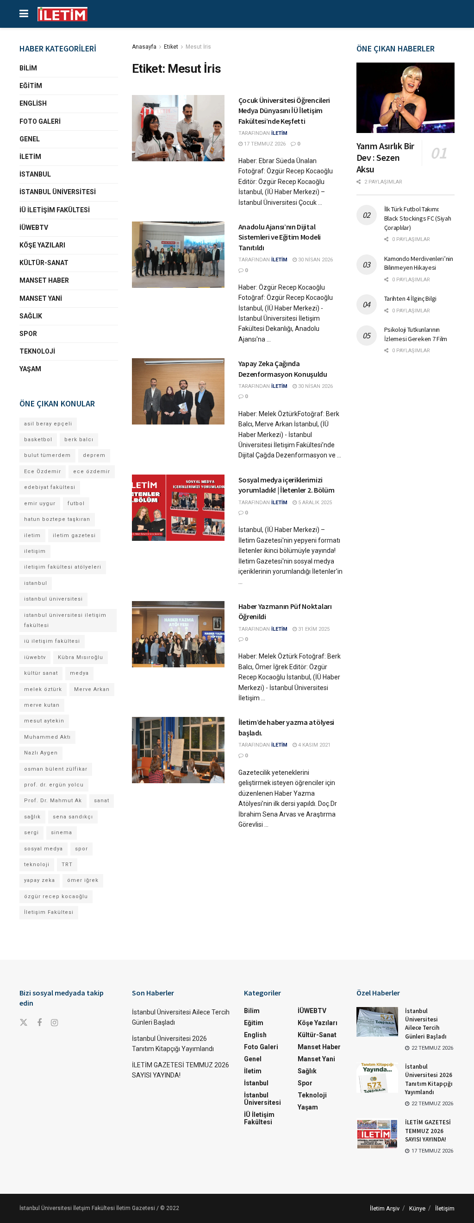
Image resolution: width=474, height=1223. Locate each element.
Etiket (171, 47)
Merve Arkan (92, 689)
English (33, 103)
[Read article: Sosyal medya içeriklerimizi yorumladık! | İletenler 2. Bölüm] (178, 508)
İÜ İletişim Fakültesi (54, 210)
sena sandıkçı (73, 817)
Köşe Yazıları (42, 245)
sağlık (32, 817)
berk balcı (79, 440)
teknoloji (37, 865)
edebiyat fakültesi (49, 487)
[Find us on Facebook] (39, 1023)
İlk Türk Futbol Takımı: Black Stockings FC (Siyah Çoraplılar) (417, 218)
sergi (31, 833)
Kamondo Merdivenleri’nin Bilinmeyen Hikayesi (418, 263)
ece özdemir (91, 472)
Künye (417, 1208)
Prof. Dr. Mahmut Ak (53, 801)
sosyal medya (43, 849)
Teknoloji (37, 351)
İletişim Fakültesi (49, 912)
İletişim (445, 1208)
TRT (67, 865)
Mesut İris (198, 47)
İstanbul (35, 174)
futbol (76, 504)
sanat (101, 801)
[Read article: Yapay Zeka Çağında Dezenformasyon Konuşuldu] (178, 391)
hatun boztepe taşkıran (57, 519)
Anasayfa (144, 47)
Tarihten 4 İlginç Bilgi (410, 298)
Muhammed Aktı (47, 737)
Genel (29, 139)
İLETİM (279, 133)
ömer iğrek (83, 880)
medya (79, 673)
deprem (94, 455)
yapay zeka (39, 880)
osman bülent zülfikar (55, 769)
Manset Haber (44, 280)
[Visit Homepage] (62, 14)
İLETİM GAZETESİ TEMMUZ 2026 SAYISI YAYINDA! (428, 1130)
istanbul (35, 583)
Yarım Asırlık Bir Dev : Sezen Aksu (385, 157)
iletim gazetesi (74, 535)
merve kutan (42, 705)
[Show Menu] (23, 14)
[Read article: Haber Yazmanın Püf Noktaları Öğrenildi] (178, 634)
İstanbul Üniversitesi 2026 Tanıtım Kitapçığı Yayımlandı (429, 1079)
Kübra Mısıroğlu (80, 657)
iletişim (35, 551)
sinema (61, 833)
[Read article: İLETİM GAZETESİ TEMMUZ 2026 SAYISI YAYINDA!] (377, 1133)
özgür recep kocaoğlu (56, 896)
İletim (30, 156)
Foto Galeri (40, 121)
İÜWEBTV (33, 227)
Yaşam (30, 369)
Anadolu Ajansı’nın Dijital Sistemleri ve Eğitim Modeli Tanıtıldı (279, 237)
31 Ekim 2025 (313, 629)
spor (81, 849)
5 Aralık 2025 (314, 503)
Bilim (28, 68)
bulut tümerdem (47, 455)
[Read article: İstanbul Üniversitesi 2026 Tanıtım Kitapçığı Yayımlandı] (377, 1077)
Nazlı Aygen (41, 753)
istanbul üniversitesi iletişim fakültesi (65, 620)
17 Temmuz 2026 (264, 144)
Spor (28, 333)
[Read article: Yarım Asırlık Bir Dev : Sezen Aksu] (405, 98)
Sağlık (30, 316)
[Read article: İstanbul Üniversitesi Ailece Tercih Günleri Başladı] (377, 1022)
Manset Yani (40, 298)
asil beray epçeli (48, 424)
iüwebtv (35, 657)
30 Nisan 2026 (315, 260)
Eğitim (30, 85)
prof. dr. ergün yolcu (54, 785)
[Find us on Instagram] (54, 1023)
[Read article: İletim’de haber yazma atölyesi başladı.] (178, 750)
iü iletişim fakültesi (52, 641)
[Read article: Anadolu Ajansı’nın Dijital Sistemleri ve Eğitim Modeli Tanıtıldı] (178, 255)
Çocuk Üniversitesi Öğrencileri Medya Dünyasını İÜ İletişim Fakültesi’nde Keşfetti (284, 110)
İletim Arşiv (384, 1208)
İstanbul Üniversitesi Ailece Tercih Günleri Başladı (426, 1023)
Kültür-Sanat (44, 262)
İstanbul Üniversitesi (57, 192)
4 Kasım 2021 (314, 745)
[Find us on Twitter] (23, 1022)
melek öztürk (43, 689)
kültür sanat (41, 673)
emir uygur (40, 504)
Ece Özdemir (42, 472)
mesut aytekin (44, 721)
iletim (32, 535)
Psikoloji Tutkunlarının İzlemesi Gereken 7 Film (416, 334)
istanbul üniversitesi (53, 599)
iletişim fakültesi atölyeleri (62, 567)
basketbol (38, 440)
